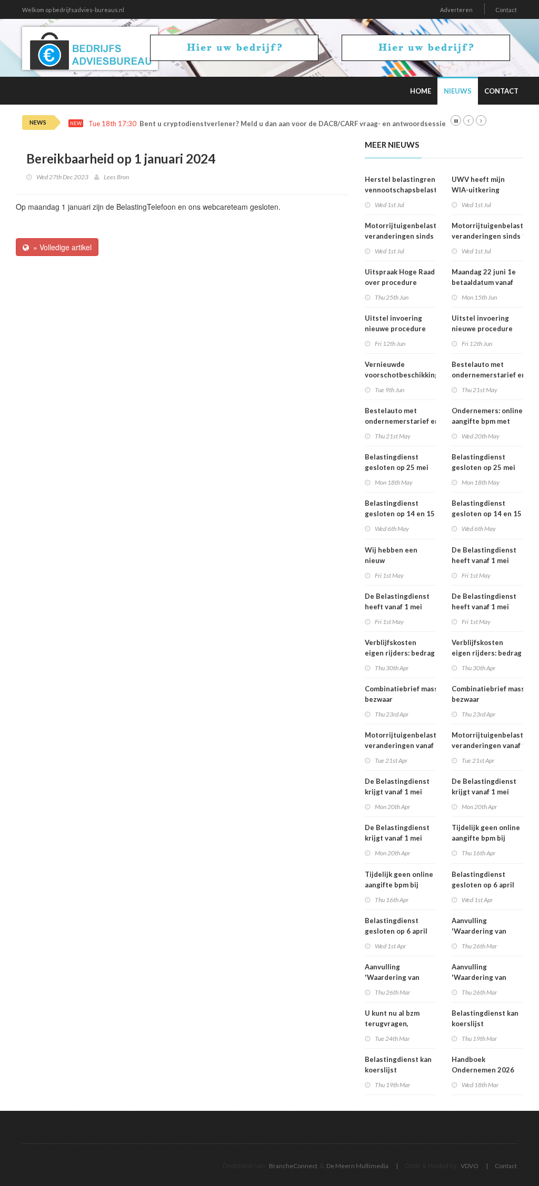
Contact (506, 9)
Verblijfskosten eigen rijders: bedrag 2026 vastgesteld (400, 653)
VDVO (469, 1166)
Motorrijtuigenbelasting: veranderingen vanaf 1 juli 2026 (406, 745)
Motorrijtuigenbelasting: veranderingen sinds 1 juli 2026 (406, 236)
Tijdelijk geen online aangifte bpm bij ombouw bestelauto (399, 884)
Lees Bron (116, 177)
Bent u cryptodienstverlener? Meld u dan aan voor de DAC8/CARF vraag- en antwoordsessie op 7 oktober (314, 124)
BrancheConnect (293, 1166)
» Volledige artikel (60, 247)
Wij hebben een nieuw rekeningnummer (393, 560)
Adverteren (456, 9)
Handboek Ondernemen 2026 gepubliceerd (483, 1070)
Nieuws (458, 91)
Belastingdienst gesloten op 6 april (396, 925)
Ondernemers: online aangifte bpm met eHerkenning (487, 421)
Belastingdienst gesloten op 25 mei (396, 462)
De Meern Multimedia (357, 1166)
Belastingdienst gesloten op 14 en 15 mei (400, 513)
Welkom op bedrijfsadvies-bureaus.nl (73, 9)
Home (420, 91)
